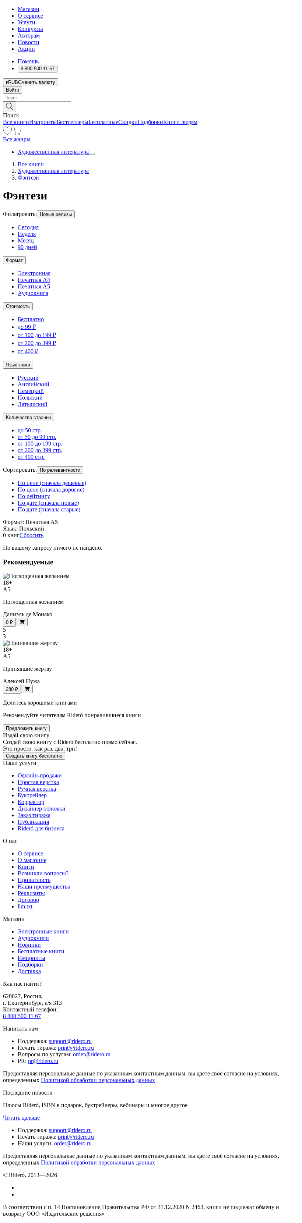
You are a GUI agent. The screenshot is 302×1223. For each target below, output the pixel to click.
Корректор (31, 802)
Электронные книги (43, 931)
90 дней (27, 247)
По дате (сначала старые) (49, 509)
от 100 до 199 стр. (40, 443)
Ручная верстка (37, 789)
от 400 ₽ (28, 351)
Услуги (26, 22)
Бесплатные (103, 122)
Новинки (29, 945)
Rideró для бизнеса (41, 828)
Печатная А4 (34, 280)
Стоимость (18, 306)
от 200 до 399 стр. (40, 450)
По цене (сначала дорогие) (51, 489)
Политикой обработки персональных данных (98, 1080)
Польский (30, 397)
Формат (14, 260)
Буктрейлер (32, 795)
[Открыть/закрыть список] (92, 154)
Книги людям (180, 122)
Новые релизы (56, 214)
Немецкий (31, 391)
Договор (28, 900)
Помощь (28, 61)
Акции (26, 49)
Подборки (150, 122)
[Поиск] (9, 107)
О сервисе (30, 16)
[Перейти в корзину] (17, 133)
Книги (26, 867)
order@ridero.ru (91, 1054)
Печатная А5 (34, 286)
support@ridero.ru (70, 1041)
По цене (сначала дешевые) (52, 483)
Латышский (33, 404)
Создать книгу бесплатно (34, 756)
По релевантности (60, 470)
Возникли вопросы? (43, 873)
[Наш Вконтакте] (21, 1187)
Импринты (43, 122)
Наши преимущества (44, 886)
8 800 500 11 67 (22, 1016)
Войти (12, 90)
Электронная (34, 273)
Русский (28, 378)
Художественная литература (53, 152)
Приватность (34, 880)
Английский (33, 384)
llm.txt (25, 906)
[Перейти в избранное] (7, 133)
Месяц (26, 240)
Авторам (29, 35)
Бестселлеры (72, 122)
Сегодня (28, 227)
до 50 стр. (30, 430)
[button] (151, 106)
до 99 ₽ (27, 327)
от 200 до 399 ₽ (37, 343)
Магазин (28, 9)
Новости (28, 42)
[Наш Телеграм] (21, 1194)
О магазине (32, 860)
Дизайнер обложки (42, 808)
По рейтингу (34, 496)
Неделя (27, 234)
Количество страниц (28, 417)
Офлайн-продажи (40, 775)
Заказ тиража (34, 815)
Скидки (128, 122)
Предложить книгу (26, 728)
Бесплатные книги (41, 951)
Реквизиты (31, 893)
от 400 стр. (31, 457)
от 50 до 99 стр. (37, 437)
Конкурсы (30, 29)
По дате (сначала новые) (48, 503)
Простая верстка (38, 782)
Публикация (33, 822)
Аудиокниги (33, 938)
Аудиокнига (33, 293)
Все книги (16, 122)
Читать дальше (21, 1117)
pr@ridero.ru (43, 1061)
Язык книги (18, 365)
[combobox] (151, 98)
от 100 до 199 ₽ (37, 335)
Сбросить (31, 535)
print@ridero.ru (76, 1048)
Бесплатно (31, 319)
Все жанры (17, 139)
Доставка (29, 971)
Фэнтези (28, 177)
